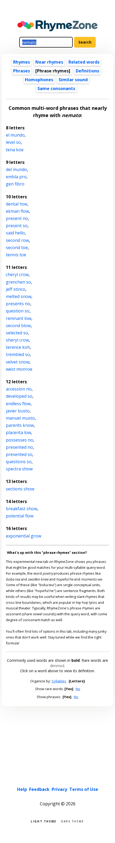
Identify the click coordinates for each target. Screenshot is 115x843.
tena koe (15, 150)
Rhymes (21, 62)
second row (17, 240)
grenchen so (18, 282)
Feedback (39, 789)
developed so (19, 396)
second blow (18, 325)
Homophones (39, 80)
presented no (19, 447)
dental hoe (16, 204)
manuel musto (20, 418)
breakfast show (21, 509)
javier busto (18, 411)
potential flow (19, 516)
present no (17, 218)
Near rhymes (49, 62)
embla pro (16, 177)
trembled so (18, 354)
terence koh (18, 347)
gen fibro (15, 184)
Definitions (87, 71)
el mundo (15, 135)
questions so (19, 462)
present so (17, 226)
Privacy (59, 789)
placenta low (18, 432)
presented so (19, 454)
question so (17, 311)
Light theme (43, 820)
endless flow (18, 404)
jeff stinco (15, 289)
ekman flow (17, 211)
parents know (20, 425)
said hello (15, 233)
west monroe (19, 369)
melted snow (18, 296)
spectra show (19, 469)
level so (13, 142)
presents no (18, 304)
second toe (17, 247)
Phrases (21, 71)
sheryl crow (17, 340)
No (78, 688)
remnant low (18, 318)
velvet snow (17, 362)
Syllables (59, 681)
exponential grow (23, 536)
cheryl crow (17, 274)
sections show (20, 489)
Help (22, 789)
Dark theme (72, 820)
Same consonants (56, 88)
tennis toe (16, 255)
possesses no (19, 440)
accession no (19, 389)
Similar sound (73, 80)
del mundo (16, 169)
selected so (17, 333)
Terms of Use (83, 789)
